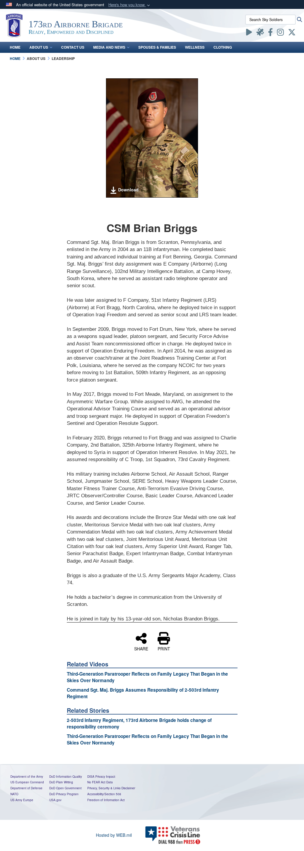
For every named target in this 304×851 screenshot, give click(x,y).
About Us (38, 47)
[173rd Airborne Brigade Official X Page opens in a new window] (292, 33)
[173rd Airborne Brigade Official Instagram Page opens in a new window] (280, 33)
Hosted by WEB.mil (114, 835)
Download (128, 190)
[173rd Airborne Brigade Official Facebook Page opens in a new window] (270, 33)
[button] (129, 5)
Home (15, 47)
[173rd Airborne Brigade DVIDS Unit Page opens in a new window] (260, 33)
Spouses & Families (157, 47)
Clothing (222, 47)
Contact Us (72, 47)
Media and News (109, 47)
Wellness (195, 47)
